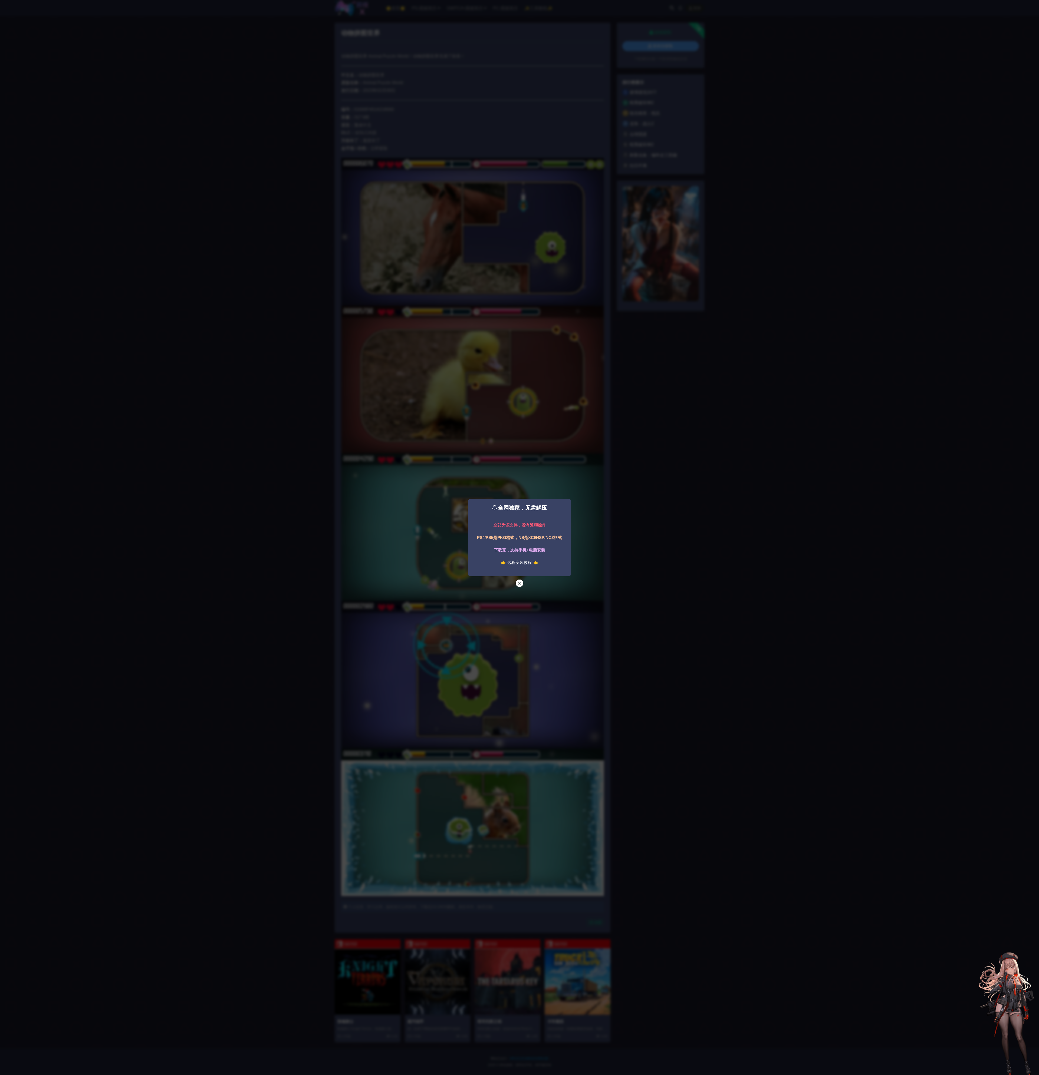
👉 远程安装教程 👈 (519, 562)
